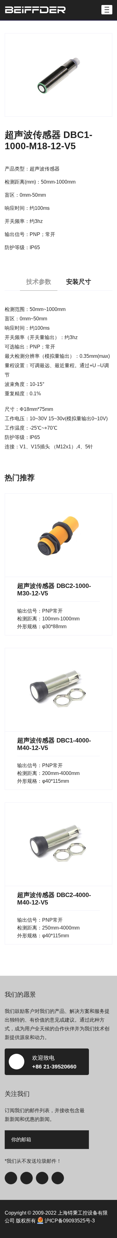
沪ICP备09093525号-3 (70, 1220)
